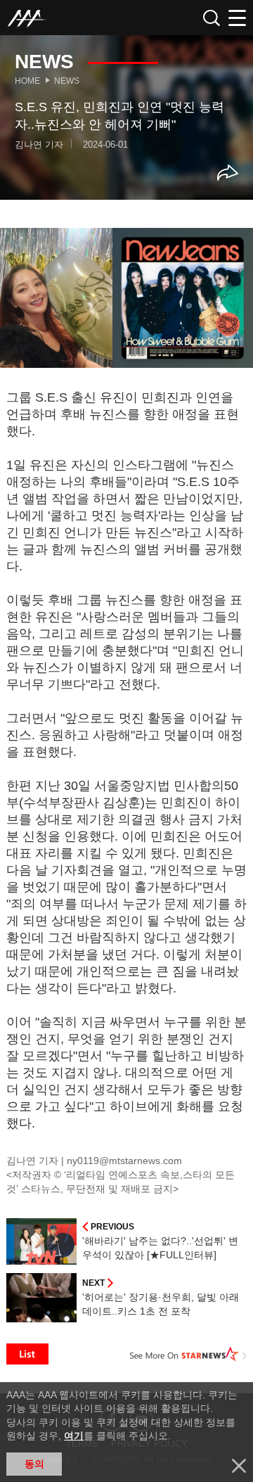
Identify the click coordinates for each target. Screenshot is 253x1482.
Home (27, 81)
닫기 (239, 1466)
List (27, 1354)
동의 (34, 1463)
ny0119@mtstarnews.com (124, 1160)
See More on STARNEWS (188, 1354)
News (66, 81)
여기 (74, 1435)
